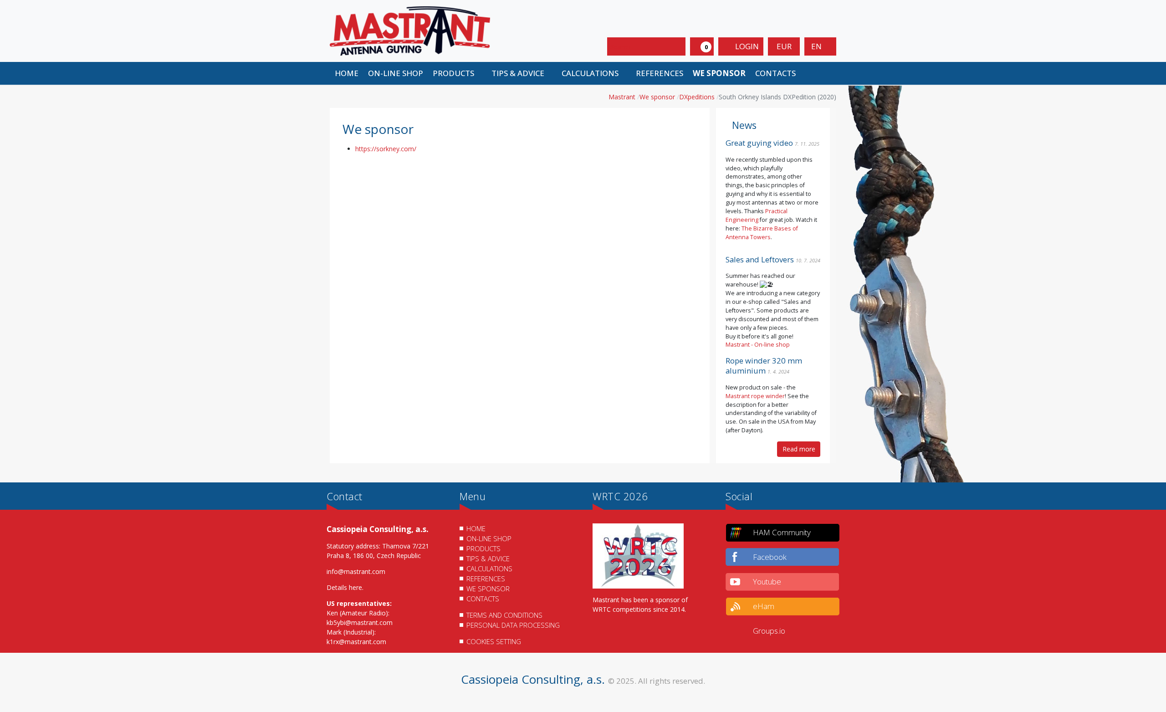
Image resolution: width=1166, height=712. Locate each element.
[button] (457, 73)
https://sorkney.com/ (385, 148)
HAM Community (782, 532)
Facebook (770, 557)
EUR (784, 46)
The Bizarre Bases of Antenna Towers (762, 233)
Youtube (767, 581)
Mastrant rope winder (755, 396)
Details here (344, 587)
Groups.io (769, 630)
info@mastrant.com (356, 571)
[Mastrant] (410, 30)
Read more (798, 449)
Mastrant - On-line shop (758, 344)
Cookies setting (493, 641)
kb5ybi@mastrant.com (360, 622)
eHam (763, 606)
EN (817, 46)
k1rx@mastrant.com (356, 641)
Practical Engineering (757, 215)
